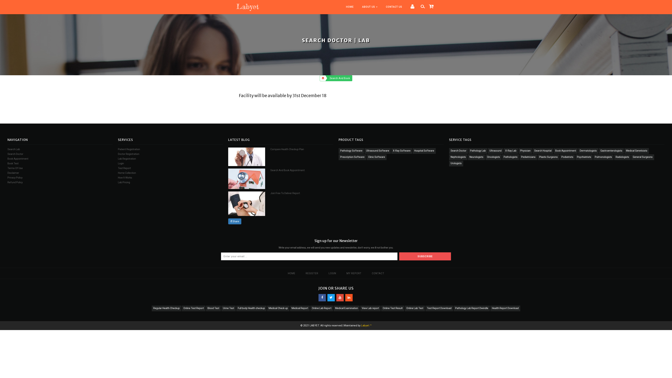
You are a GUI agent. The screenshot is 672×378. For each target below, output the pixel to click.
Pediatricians (528, 157)
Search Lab (14, 149)
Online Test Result (393, 308)
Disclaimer (13, 173)
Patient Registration (129, 149)
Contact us (394, 6)
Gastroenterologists (611, 150)
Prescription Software (352, 157)
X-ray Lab (510, 150)
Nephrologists (458, 157)
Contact (378, 273)
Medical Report (300, 308)
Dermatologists (588, 150)
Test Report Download (439, 308)
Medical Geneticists (636, 150)
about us (369, 6)
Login (121, 163)
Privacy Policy (15, 177)
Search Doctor (15, 154)
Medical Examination (346, 308)
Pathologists (510, 157)
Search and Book (340, 78)
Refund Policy (15, 182)
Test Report (124, 168)
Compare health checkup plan (287, 149)
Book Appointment (18, 158)
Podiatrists (567, 157)
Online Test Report (193, 308)
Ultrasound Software (377, 150)
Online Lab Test (414, 308)
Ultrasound (495, 150)
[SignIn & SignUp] (413, 7)
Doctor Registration (128, 154)
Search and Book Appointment (287, 170)
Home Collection (127, 173)
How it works (125, 177)
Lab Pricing (124, 182)
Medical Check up (278, 308)
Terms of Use (15, 168)
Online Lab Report (321, 308)
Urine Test (228, 308)
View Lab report (370, 308)
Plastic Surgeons (548, 157)
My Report (354, 273)
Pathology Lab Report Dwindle (471, 308)
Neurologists (476, 157)
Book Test (13, 163)
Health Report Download (505, 308)
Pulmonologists (603, 157)
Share (235, 221)
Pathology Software (351, 150)
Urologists (456, 163)
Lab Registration (127, 158)
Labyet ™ (366, 325)
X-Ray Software (402, 150)
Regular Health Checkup (166, 308)
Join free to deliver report (285, 193)
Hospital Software (424, 150)
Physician (525, 150)
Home (350, 6)
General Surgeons (643, 157)
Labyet (247, 6)
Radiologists (622, 157)
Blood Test (213, 308)
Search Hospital (543, 150)
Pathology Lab (478, 150)
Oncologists (493, 157)
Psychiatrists (584, 157)
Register (312, 273)
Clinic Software (376, 157)
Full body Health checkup (251, 308)
